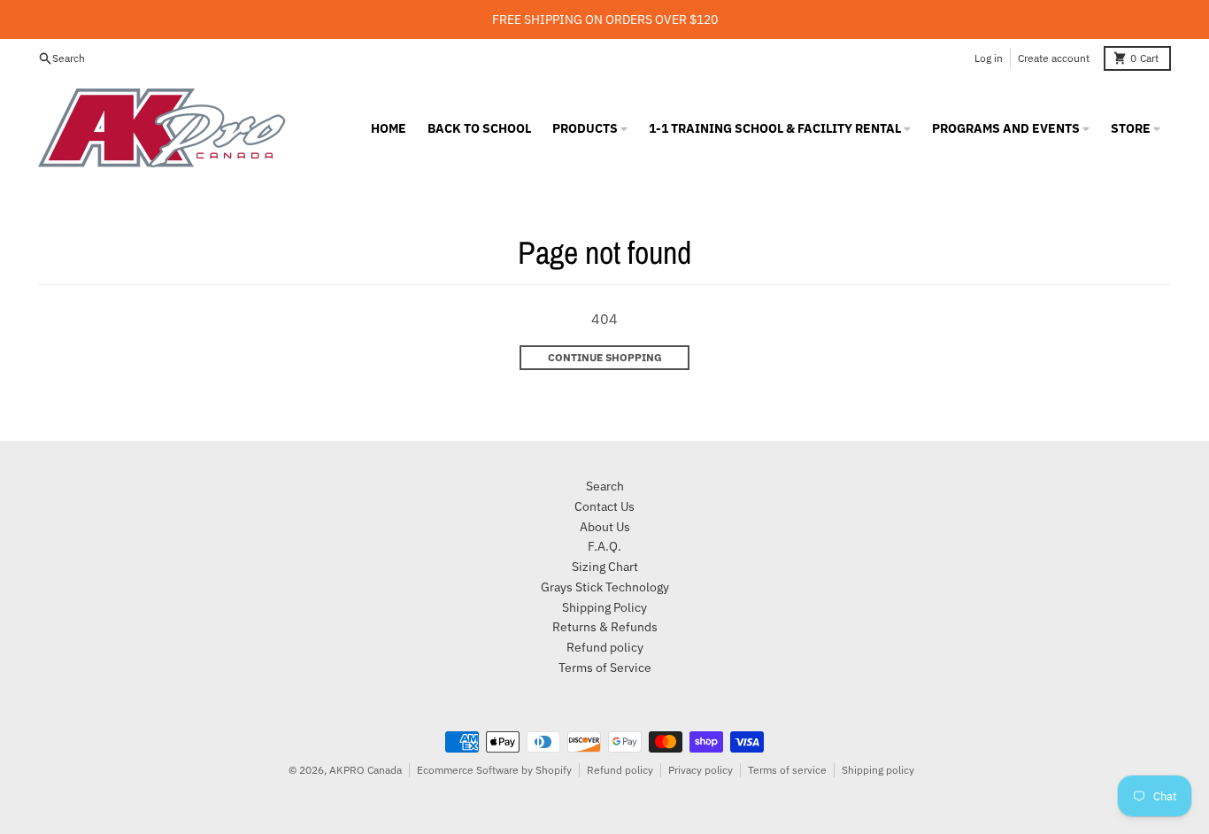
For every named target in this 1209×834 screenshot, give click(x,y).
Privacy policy (700, 769)
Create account (1054, 58)
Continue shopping (605, 357)
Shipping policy (878, 769)
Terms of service (787, 769)
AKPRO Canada (365, 769)
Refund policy (620, 769)
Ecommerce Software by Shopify (494, 769)
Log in (988, 58)
